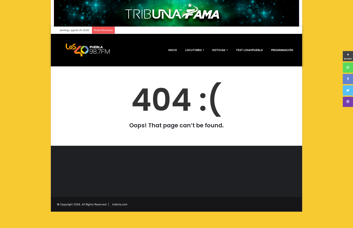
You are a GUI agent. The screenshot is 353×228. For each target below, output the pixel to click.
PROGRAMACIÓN (281, 50)
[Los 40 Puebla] (87, 50)
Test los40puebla (249, 50)
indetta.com (119, 204)
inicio (172, 50)
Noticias (218, 50)
